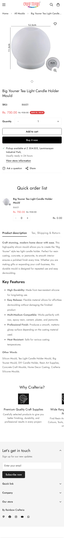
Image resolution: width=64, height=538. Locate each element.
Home (5, 13)
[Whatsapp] (28, 517)
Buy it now (32, 140)
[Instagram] (16, 517)
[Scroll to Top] (58, 521)
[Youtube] (22, 517)
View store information (18, 160)
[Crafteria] (32, 4)
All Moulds (19, 13)
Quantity (6, 121)
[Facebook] (10, 517)
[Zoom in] (55, 70)
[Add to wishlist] (55, 23)
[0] (58, 4)
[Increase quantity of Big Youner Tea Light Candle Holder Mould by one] (58, 121)
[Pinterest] (3, 517)
